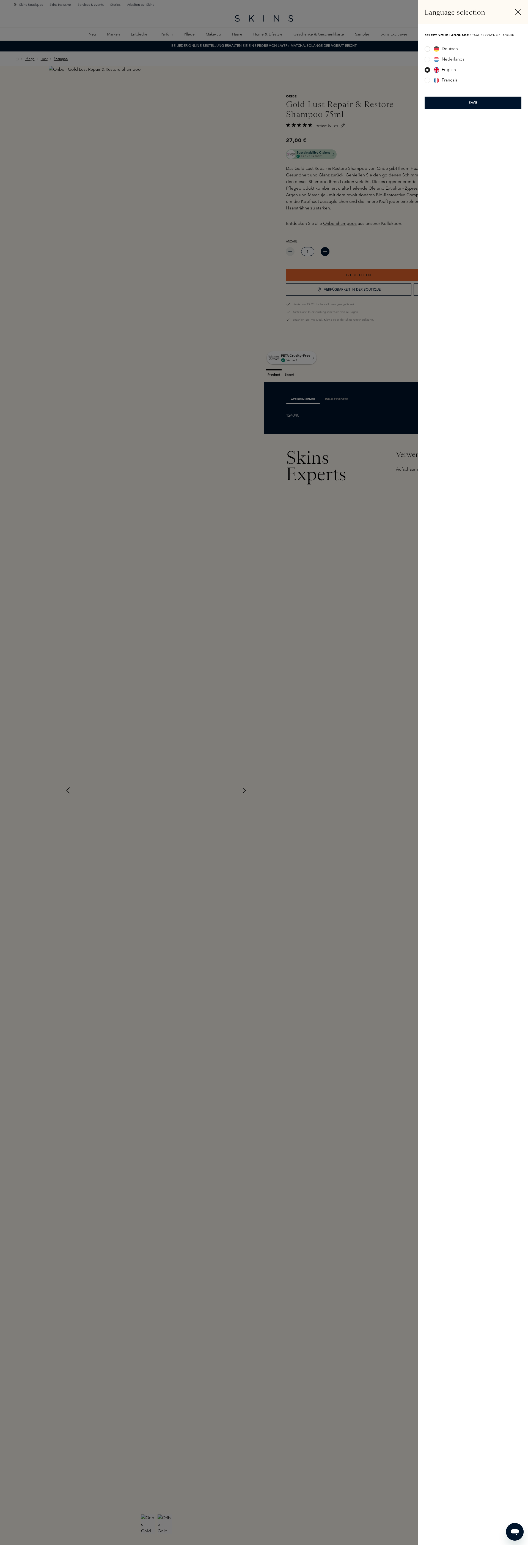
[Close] (518, 12)
